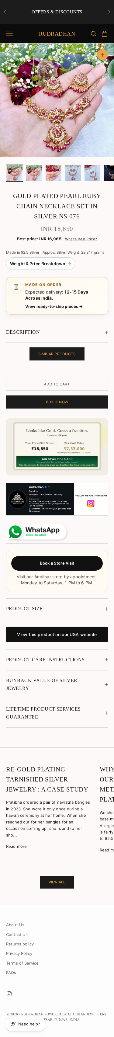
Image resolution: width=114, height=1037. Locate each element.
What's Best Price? (81, 239)
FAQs (11, 972)
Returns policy (20, 943)
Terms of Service (22, 963)
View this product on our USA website (57, 634)
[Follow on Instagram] (9, 994)
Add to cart (57, 384)
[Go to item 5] (92, 173)
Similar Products (57, 354)
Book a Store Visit (57, 563)
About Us (15, 924)
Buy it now (57, 402)
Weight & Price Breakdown (40, 263)
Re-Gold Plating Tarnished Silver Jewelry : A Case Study (47, 779)
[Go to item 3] (53, 173)
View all (57, 882)
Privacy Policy (19, 953)
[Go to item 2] (34, 173)
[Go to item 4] (72, 173)
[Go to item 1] (14, 173)
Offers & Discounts (57, 11)
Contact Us (17, 934)
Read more (16, 846)
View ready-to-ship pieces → (54, 306)
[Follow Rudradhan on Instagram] (57, 499)
